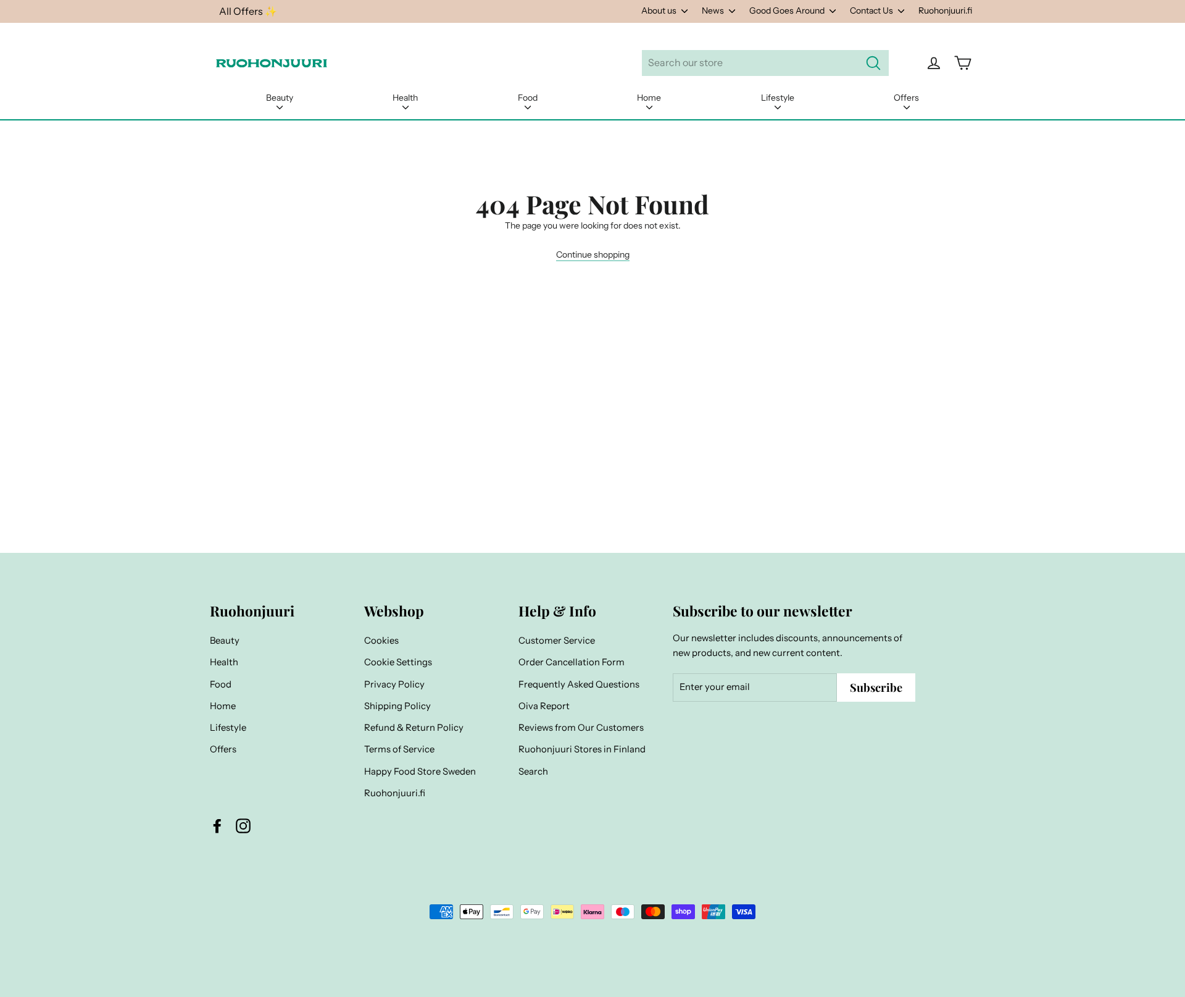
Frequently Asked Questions (578, 684)
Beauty (279, 97)
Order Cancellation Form (571, 662)
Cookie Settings (398, 662)
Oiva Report (544, 706)
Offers (906, 97)
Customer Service (556, 640)
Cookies (381, 640)
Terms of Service (399, 749)
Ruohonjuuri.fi (945, 10)
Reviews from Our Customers (581, 727)
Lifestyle (777, 97)
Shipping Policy (397, 706)
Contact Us (872, 10)
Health (405, 97)
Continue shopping (593, 254)
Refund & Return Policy (414, 727)
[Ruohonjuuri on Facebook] (217, 825)
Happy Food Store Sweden (420, 771)
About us (659, 10)
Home (649, 97)
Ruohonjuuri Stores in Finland (582, 749)
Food (528, 97)
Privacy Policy (394, 684)
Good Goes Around (787, 10)
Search (533, 771)
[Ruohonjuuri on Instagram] (243, 825)
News (714, 10)
